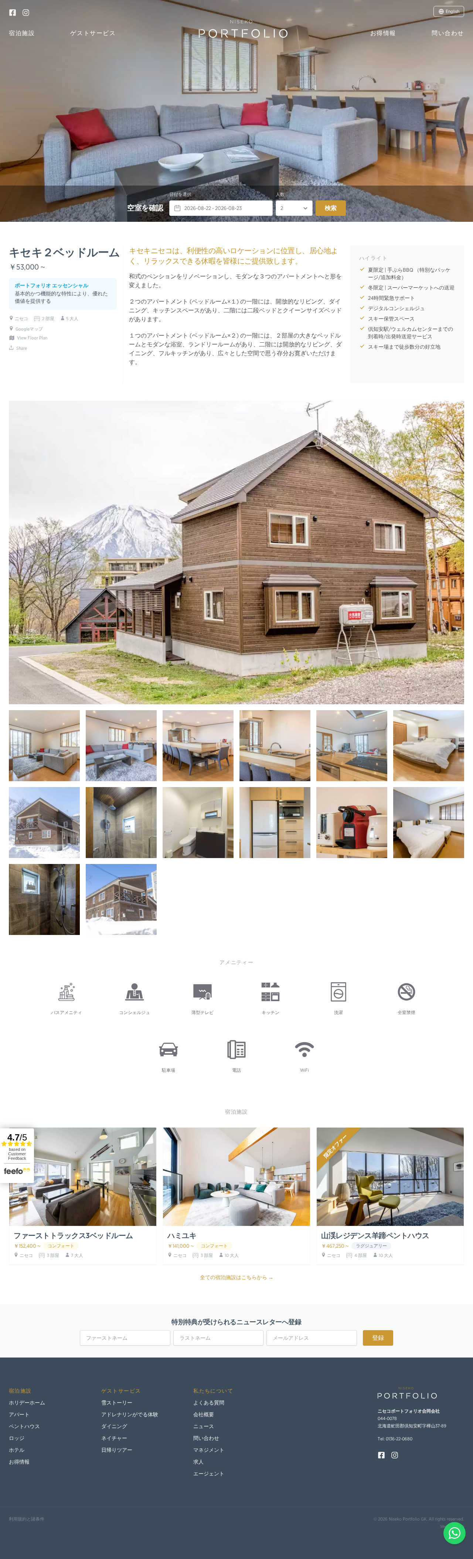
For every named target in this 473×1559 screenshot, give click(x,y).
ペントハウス (24, 1426)
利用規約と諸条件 (26, 1519)
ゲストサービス (93, 33)
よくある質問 (208, 1403)
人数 (280, 194)
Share (21, 348)
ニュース (203, 1426)
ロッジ (16, 1438)
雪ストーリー (116, 1403)
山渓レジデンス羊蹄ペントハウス (375, 1235)
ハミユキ (181, 1235)
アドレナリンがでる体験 (129, 1414)
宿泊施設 (22, 33)
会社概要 (203, 1414)
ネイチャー (114, 1438)
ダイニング (114, 1426)
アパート (19, 1414)
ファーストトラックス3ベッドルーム (73, 1235)
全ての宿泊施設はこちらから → (236, 1277)
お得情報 (383, 33)
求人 (198, 1462)
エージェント (208, 1474)
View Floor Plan (32, 337)
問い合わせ (448, 33)
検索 (331, 207)
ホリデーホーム (27, 1403)
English (452, 11)
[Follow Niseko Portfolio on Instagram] (26, 12)
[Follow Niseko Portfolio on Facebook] (12, 12)
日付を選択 (180, 194)
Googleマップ (29, 329)
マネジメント (208, 1450)
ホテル (16, 1450)
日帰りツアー (116, 1450)
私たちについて (213, 1391)
